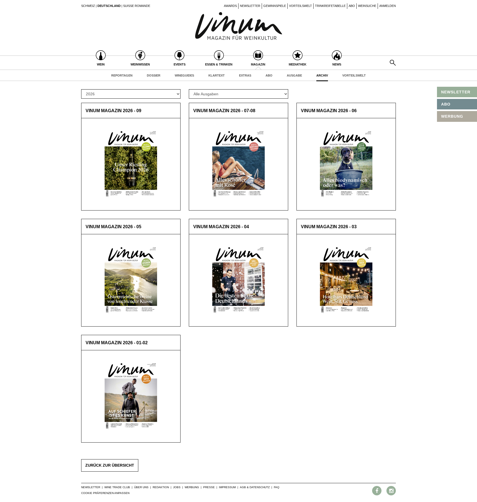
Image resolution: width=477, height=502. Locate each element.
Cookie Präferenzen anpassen (105, 493)
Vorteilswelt (300, 5)
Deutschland (109, 5)
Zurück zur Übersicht (109, 465)
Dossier (153, 75)
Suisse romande (136, 5)
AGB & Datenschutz (255, 487)
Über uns (141, 487)
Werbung (192, 487)
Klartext (216, 75)
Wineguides (184, 75)
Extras (245, 75)
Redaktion (161, 487)
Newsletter (250, 5)
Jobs (177, 487)
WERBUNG (452, 116)
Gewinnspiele (274, 5)
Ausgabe (294, 75)
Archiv (322, 75)
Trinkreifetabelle (330, 5)
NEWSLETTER (455, 92)
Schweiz (88, 5)
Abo (352, 5)
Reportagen (121, 75)
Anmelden (387, 5)
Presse (209, 487)
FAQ (276, 487)
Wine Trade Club (117, 487)
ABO (446, 104)
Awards (230, 5)
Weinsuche (367, 5)
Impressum (227, 487)
